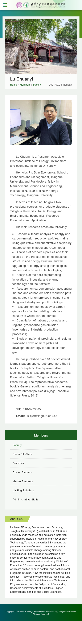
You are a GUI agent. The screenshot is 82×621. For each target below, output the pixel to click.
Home (13, 84)
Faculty (37, 84)
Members (25, 84)
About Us (16, 518)
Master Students (23, 481)
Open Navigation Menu (5, 5)
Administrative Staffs (25, 499)
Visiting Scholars (23, 490)
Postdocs (18, 463)
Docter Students (23, 472)
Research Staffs (23, 454)
